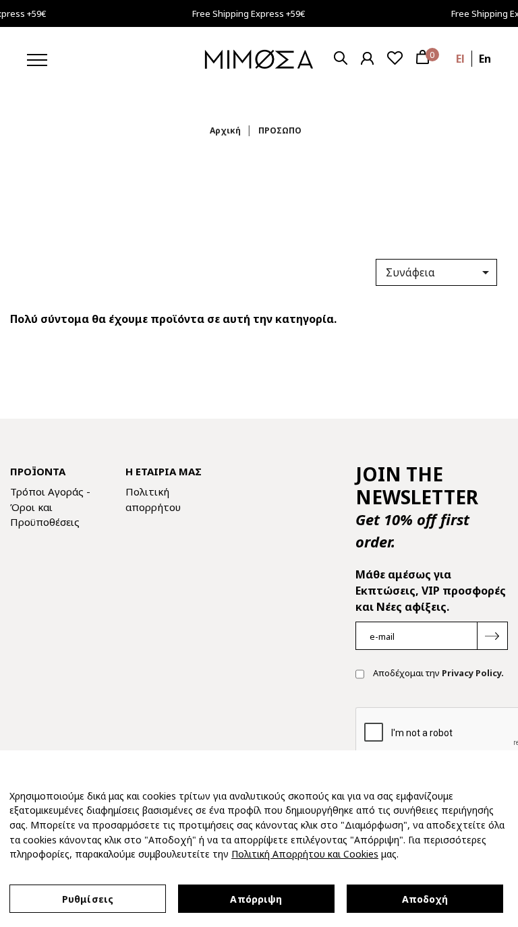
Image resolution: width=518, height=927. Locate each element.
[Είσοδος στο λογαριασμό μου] (367, 58)
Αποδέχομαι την (437, 673)
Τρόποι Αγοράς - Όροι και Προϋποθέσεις (50, 507)
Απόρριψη (256, 899)
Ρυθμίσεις (87, 899)
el (460, 58)
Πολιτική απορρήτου (153, 499)
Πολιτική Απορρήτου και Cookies (304, 853)
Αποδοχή (425, 899)
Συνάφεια (440, 272)
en (485, 58)
